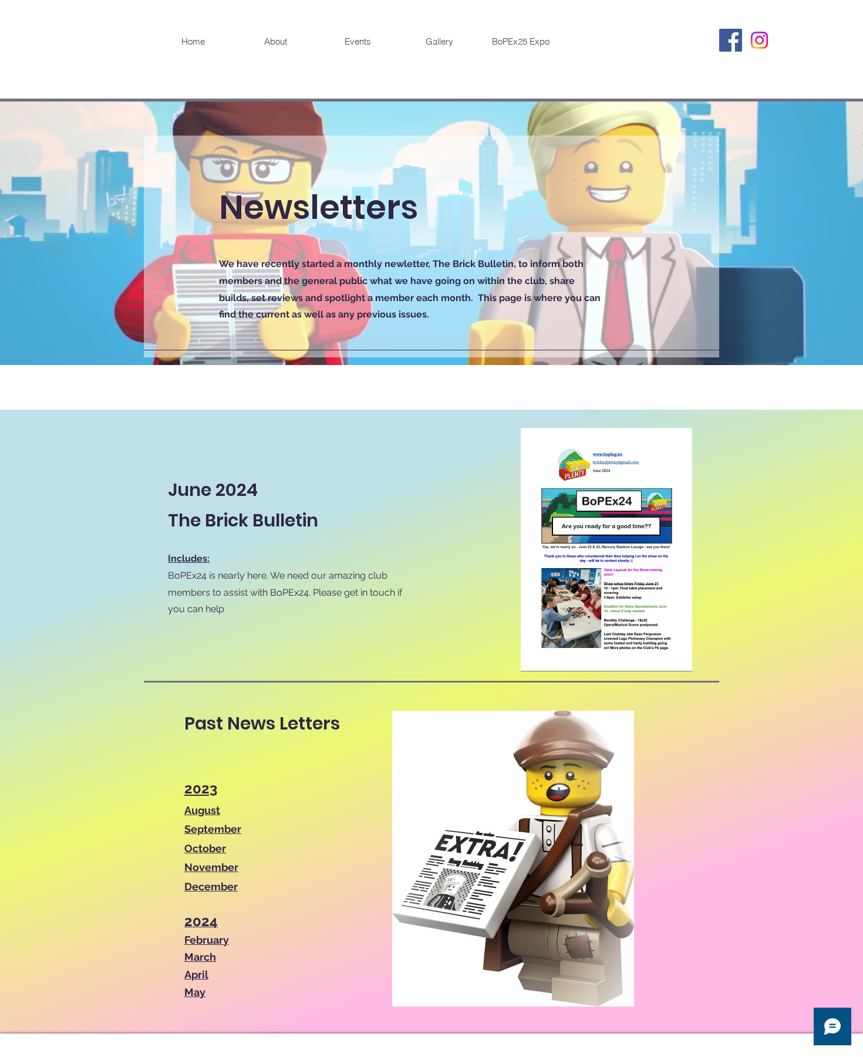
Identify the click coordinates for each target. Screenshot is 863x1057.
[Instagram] (759, 40)
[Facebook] (730, 40)
